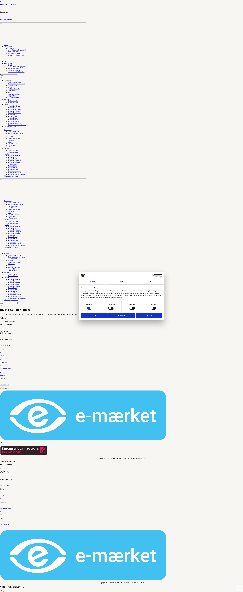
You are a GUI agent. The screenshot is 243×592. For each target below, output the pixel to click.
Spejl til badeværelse (14, 89)
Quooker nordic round (14, 121)
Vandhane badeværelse (14, 82)
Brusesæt (10, 87)
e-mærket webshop (6, 19)
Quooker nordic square (14, 123)
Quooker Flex (12, 108)
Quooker (6, 104)
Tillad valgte (121, 316)
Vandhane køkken (13, 101)
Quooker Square (12, 116)
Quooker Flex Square (14, 109)
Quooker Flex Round (14, 106)
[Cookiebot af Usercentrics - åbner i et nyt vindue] (154, 275)
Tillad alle (149, 316)
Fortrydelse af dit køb (14, 53)
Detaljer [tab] (121, 281)
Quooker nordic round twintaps (17, 125)
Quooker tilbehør (13, 102)
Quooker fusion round (14, 113)
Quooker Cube (12, 114)
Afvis (94, 316)
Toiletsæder (11, 90)
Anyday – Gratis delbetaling (16, 55)
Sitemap (2, 375)
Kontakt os (11, 48)
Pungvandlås (11, 96)
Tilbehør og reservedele (11, 126)
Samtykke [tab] (93, 281)
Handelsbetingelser (13, 52)
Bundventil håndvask (14, 94)
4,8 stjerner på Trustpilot (8, 4)
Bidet (9, 92)
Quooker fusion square (14, 111)
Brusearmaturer (12, 85)
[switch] (111, 308)
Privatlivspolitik (4, 385)
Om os (6, 45)
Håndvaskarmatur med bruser (16, 84)
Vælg (2, 591)
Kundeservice (8, 46)
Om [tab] (150, 281)
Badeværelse (7, 80)
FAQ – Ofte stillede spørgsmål (17, 50)
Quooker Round (12, 118)
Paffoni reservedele (13, 97)
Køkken (6, 99)
